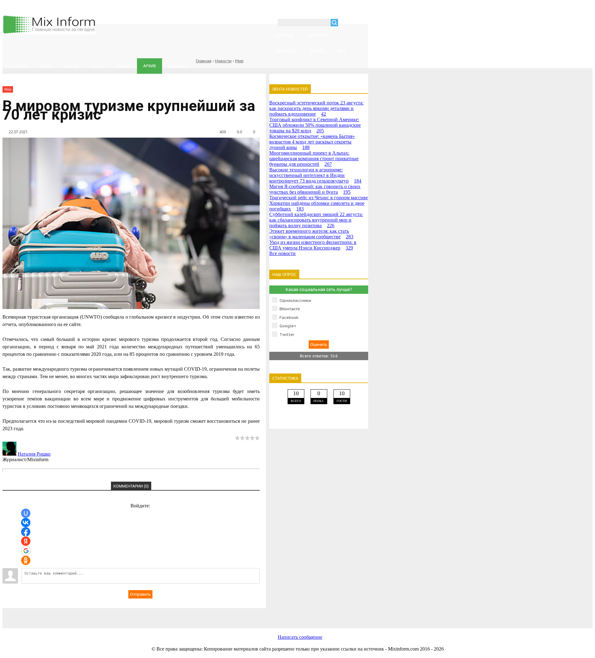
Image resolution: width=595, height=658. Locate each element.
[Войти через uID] (25, 513)
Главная (203, 61)
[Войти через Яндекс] (25, 541)
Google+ (288, 326)
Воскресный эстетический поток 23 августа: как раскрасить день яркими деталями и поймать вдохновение (316, 108)
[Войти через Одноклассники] (25, 560)
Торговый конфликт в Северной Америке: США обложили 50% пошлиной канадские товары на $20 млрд (315, 125)
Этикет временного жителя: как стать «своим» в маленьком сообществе (311, 233)
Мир (239, 61)
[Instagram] (235, 614)
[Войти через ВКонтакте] (25, 522)
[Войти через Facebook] (25, 532)
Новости (223, 61)
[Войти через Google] (26, 551)
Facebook (289, 317)
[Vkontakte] (86, 614)
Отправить (140, 594)
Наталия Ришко (34, 454)
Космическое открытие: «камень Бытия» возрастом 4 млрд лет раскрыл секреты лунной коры (312, 142)
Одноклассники (295, 300)
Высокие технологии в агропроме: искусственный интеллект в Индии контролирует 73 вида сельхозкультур (315, 175)
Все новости (282, 253)
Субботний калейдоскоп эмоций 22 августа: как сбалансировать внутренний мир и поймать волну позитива (316, 220)
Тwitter (287, 334)
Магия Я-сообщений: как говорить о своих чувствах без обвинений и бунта (314, 189)
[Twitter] (185, 614)
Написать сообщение (300, 637)
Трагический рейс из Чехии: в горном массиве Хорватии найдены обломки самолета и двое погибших (318, 203)
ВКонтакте (290, 308)
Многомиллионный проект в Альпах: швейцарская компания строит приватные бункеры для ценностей (314, 158)
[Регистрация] (360, 23)
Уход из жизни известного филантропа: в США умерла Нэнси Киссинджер (312, 245)
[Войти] (346, 23)
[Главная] (48, 32)
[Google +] (284, 614)
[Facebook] (136, 614)
